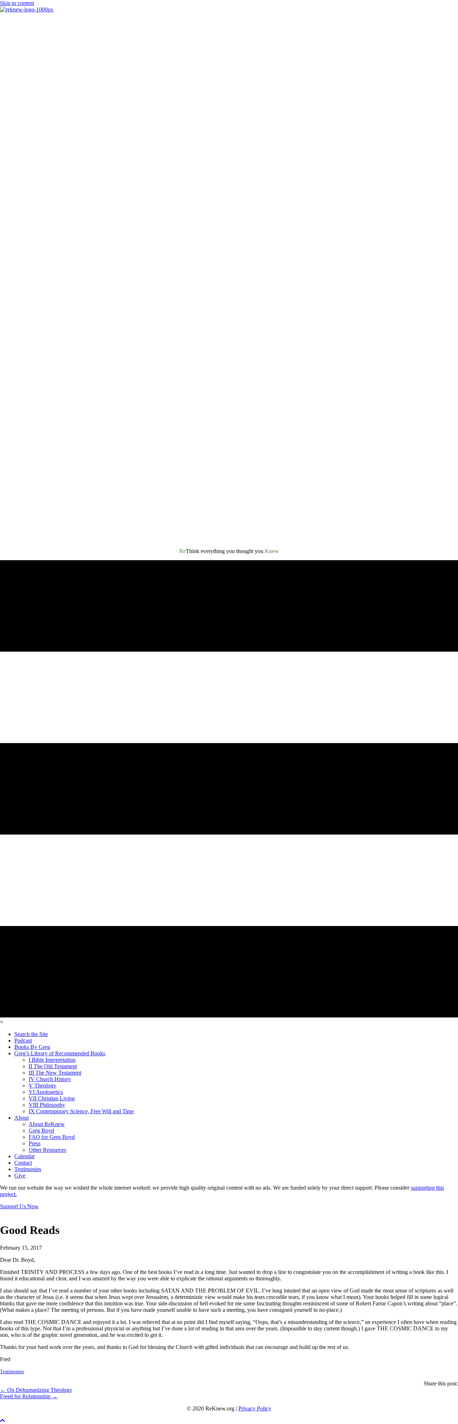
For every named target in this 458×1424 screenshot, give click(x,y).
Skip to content (17, 3)
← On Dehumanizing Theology (36, 1390)
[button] (2, 1421)
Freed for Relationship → (29, 1396)
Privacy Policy (254, 1408)
